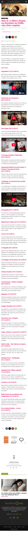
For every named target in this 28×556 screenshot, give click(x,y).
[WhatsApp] (15, 37)
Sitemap (18, 526)
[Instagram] (14, 468)
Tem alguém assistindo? (9, 41)
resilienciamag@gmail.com (16, 514)
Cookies (14, 526)
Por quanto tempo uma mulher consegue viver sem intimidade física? (14, 494)
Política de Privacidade (7, 526)
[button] (2, 1)
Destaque (3, 18)
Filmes (7, 18)
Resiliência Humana (7, 31)
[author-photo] (14, 460)
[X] (9, 37)
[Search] (26, 1)
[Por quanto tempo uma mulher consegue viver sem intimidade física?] (14, 485)
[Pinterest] (12, 37)
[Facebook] (6, 37)
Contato (23, 526)
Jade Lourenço (4, 496)
